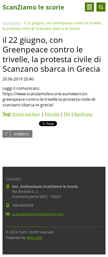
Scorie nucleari (26, 114)
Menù (89, 7)
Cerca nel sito (100, 7)
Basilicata (83, 114)
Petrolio (52, 114)
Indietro (21, 134)
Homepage (12, 23)
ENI (67, 114)
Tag (6, 114)
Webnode (34, 237)
